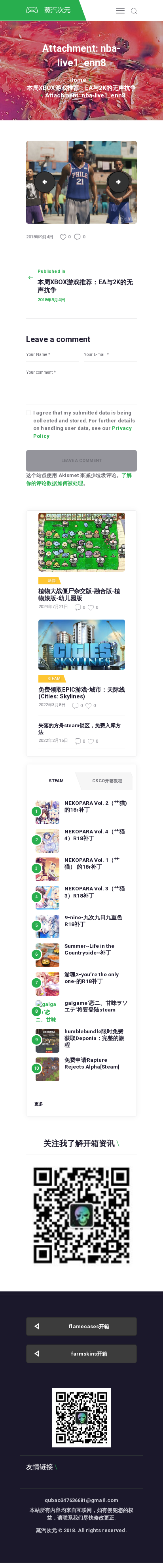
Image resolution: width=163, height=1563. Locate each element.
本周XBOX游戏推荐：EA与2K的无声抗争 (81, 87)
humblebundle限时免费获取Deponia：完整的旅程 (94, 1038)
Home (77, 80)
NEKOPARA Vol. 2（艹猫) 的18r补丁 (95, 806)
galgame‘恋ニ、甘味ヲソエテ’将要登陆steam (96, 1006)
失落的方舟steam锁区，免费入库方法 (79, 729)
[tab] (56, 781)
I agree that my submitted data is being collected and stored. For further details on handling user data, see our (84, 424)
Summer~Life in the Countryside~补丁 (89, 949)
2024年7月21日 (53, 606)
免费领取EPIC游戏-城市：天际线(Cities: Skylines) (81, 693)
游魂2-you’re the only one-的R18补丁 (91, 977)
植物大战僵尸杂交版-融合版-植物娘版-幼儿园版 (79, 595)
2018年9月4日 (39, 237)
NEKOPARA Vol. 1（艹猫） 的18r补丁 (91, 863)
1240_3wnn (42, 182)
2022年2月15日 (53, 740)
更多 (38, 1104)
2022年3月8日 (52, 704)
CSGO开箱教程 (107, 780)
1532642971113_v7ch (126, 182)
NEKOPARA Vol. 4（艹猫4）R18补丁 (94, 834)
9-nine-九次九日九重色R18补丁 (93, 920)
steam (54, 679)
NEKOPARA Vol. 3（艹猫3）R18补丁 (94, 891)
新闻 (52, 581)
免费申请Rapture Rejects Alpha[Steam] (91, 1063)
